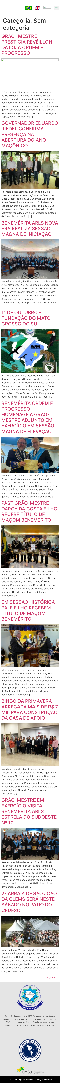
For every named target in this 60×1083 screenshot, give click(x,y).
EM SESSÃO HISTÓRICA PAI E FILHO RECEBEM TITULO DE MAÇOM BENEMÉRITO (28, 610)
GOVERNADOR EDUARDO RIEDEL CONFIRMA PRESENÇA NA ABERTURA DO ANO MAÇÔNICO (29, 134)
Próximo (52, 977)
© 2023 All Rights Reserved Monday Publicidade (30, 1079)
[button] (56, 8)
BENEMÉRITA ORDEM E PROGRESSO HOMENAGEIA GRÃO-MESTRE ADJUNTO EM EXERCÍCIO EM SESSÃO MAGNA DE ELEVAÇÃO (27, 417)
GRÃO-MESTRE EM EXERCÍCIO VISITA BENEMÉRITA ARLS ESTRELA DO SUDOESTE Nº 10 (29, 811)
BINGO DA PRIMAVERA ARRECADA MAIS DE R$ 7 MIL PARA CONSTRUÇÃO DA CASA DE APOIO (29, 709)
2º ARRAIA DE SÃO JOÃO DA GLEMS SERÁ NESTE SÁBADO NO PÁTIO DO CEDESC (29, 902)
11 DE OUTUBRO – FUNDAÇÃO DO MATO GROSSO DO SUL (26, 318)
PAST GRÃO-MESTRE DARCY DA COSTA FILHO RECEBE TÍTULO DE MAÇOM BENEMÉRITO (29, 511)
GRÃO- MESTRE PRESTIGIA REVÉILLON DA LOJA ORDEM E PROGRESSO (26, 44)
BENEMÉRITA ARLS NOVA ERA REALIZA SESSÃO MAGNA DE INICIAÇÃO (29, 228)
